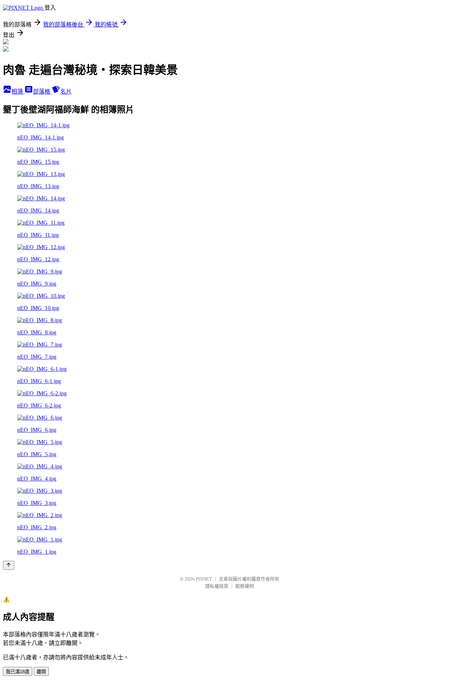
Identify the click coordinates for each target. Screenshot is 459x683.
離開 (41, 671)
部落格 (42, 92)
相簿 (17, 92)
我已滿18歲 (17, 671)
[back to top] (8, 565)
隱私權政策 (216, 586)
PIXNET (204, 579)
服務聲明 (244, 586)
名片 (66, 92)
